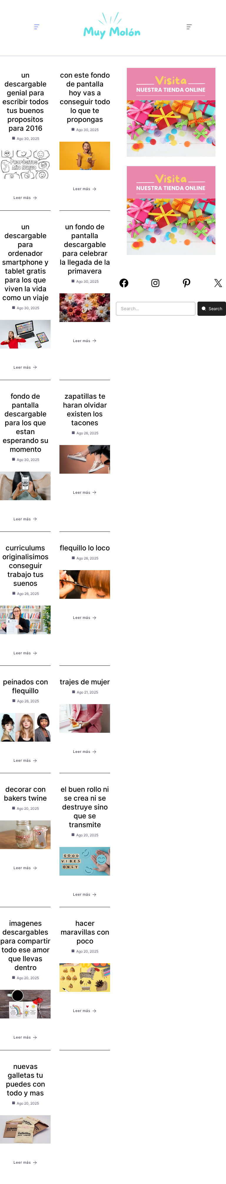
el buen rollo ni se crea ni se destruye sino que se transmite (85, 807)
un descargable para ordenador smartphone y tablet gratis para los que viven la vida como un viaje (25, 262)
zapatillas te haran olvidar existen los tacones (85, 409)
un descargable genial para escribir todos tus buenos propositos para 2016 (25, 102)
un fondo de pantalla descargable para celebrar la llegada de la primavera (85, 249)
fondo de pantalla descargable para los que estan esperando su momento (25, 423)
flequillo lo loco (85, 548)
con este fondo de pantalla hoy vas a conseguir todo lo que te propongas (85, 97)
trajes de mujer (85, 682)
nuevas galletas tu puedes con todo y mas (25, 1079)
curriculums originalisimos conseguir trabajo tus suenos (25, 566)
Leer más (22, 197)
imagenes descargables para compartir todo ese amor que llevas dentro (25, 945)
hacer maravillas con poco (85, 932)
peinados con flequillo (25, 686)
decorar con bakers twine (25, 793)
